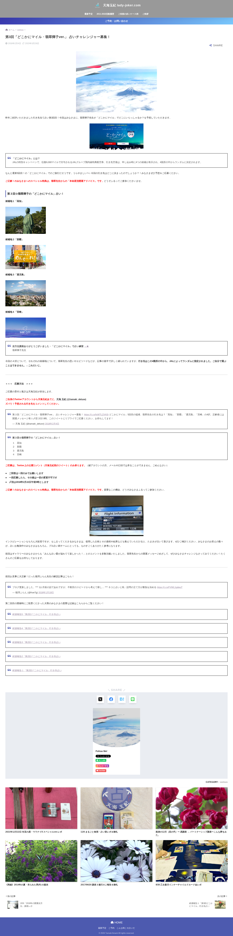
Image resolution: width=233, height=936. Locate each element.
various (224, 782)
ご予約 (111, 928)
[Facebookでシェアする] (111, 699)
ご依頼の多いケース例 (128, 14)
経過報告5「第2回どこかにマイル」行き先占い (36, 614)
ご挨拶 (145, 14)
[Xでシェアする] (100, 699)
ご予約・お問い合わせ (116, 21)
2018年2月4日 (52, 423)
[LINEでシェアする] (132, 699)
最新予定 (89, 14)
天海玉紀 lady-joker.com (121, 5)
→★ (86, 346)
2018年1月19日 (46, 592)
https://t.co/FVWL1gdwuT (169, 587)
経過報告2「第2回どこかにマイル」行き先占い (36, 656)
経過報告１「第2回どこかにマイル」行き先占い (37, 670)
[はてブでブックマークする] (122, 699)
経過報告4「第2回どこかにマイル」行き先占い (36, 628)
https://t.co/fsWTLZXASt (96, 414)
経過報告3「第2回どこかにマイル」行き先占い (36, 642)
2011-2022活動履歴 (105, 14)
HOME (118, 922)
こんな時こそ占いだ (126, 928)
